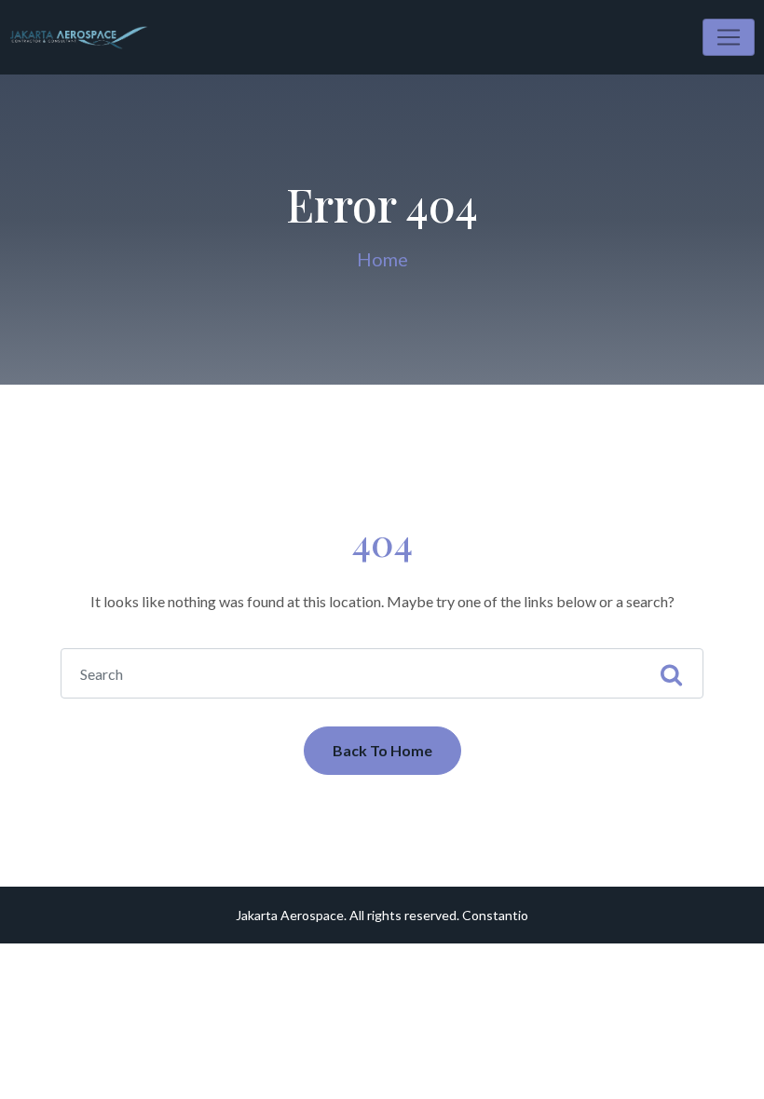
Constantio (495, 915)
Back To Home (382, 750)
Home (382, 259)
